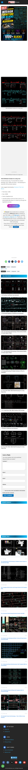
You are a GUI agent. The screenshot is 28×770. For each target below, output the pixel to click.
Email (4, 478)
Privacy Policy (8, 742)
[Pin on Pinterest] (19, 261)
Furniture (8, 266)
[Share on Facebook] (9, 261)
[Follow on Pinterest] (16, 762)
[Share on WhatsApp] (6, 261)
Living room (13, 266)
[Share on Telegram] (22, 261)
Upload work (7, 752)
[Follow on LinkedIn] (20, 762)
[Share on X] (12, 261)
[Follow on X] (12, 762)
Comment (5, 461)
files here (16, 215)
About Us (7, 729)
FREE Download (13, 205)
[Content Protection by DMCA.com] (14, 758)
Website (4, 484)
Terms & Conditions (9, 739)
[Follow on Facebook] (3, 762)
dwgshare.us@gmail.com (10, 217)
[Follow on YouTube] (24, 762)
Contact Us (7, 731)
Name (4, 472)
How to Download (9, 750)
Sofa (18, 271)
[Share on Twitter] (16, 261)
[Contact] (2, 766)
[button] (2, 2)
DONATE (16, 227)
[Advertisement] (14, 57)
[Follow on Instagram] (7, 762)
